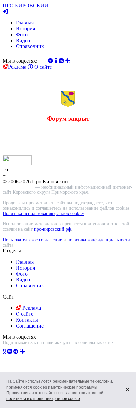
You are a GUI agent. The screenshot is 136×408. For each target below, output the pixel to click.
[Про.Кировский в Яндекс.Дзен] (22, 351)
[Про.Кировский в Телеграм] (15, 351)
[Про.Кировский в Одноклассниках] (4, 351)
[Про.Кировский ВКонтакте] (9, 351)
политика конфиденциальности (98, 239)
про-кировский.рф (52, 229)
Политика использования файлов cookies (43, 213)
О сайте (42, 67)
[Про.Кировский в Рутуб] (30, 351)
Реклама (17, 67)
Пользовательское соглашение (32, 239)
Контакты (27, 320)
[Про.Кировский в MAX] (40, 351)
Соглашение (30, 326)
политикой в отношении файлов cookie (43, 398)
